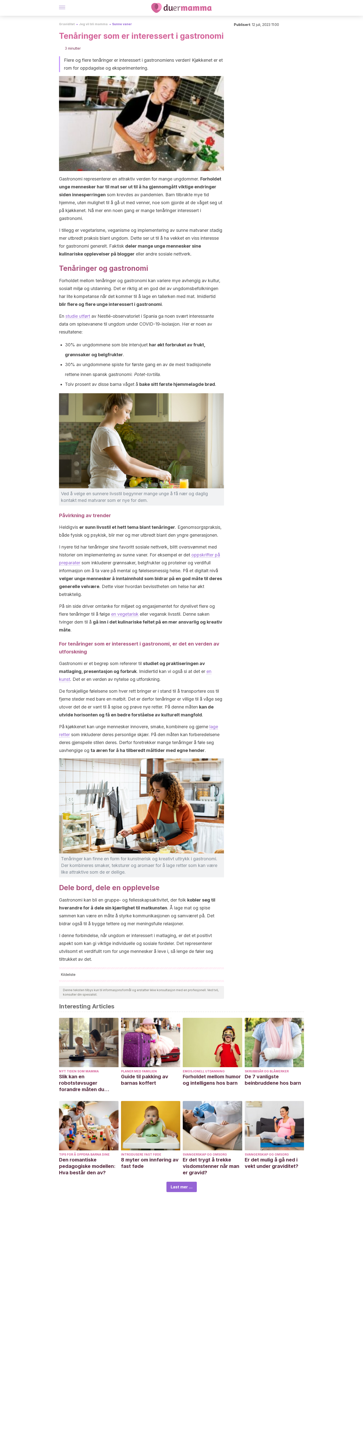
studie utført (77, 316)
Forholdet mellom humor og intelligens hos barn (212, 1080)
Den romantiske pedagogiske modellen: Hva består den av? (87, 1166)
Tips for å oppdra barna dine (84, 1154)
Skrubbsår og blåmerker (267, 1071)
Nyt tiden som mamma (79, 1071)
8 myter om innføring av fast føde (150, 1163)
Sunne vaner (122, 24)
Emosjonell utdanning (204, 1071)
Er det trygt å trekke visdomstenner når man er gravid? (211, 1166)
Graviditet (67, 24)
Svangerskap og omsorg (205, 1154)
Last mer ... (182, 1186)
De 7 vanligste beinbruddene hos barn (273, 1080)
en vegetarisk (125, 614)
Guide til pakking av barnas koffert (144, 1080)
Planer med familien (139, 1071)
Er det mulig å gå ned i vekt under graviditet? (271, 1163)
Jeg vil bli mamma (93, 24)
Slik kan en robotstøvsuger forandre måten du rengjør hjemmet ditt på (87, 1083)
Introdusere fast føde (141, 1154)
